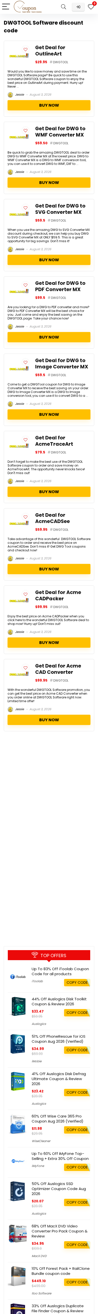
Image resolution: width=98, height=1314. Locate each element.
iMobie (36, 1061)
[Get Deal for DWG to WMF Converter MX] (19, 128)
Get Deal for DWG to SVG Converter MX (60, 209)
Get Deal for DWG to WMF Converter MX (60, 131)
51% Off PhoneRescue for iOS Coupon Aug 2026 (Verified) (58, 1039)
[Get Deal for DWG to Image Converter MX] (19, 360)
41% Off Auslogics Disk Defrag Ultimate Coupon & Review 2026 (59, 1078)
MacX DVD (39, 1256)
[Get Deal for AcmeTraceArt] (19, 437)
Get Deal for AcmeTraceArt (54, 440)
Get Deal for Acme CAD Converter (58, 669)
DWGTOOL (60, 62)
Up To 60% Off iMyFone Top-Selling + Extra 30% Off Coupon (60, 1156)
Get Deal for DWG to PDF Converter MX (60, 286)
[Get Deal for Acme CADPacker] (19, 592)
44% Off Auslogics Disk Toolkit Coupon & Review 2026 (59, 1001)
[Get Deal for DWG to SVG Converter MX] (19, 205)
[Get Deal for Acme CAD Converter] (19, 665)
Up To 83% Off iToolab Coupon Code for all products (60, 971)
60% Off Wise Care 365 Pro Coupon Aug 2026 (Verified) (57, 1118)
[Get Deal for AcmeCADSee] (19, 514)
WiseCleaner (41, 1141)
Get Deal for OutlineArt (50, 50)
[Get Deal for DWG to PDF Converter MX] (19, 283)
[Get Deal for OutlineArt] (19, 47)
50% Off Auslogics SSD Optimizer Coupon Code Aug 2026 (59, 1188)
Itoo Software (41, 1293)
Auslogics (39, 1024)
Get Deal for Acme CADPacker (58, 595)
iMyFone (38, 1166)
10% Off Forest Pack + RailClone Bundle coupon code (61, 1271)
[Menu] (6, 7)
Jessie (19, 94)
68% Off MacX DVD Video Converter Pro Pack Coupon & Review (59, 1231)
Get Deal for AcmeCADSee (52, 518)
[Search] (64, 7)
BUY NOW (49, 105)
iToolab (37, 981)
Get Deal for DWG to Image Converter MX (61, 363)
